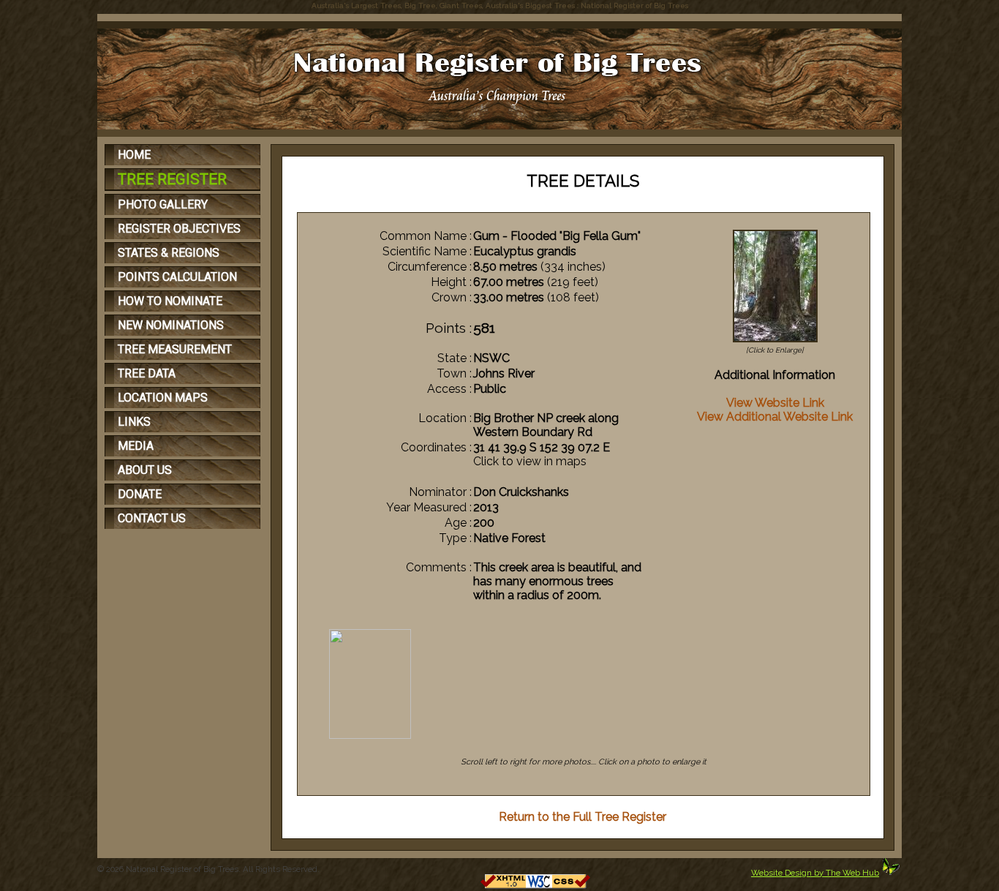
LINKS (134, 422)
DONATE (140, 494)
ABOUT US (145, 470)
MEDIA (136, 446)
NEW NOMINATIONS (171, 325)
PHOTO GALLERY (163, 204)
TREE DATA (147, 373)
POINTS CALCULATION (177, 277)
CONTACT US (152, 518)
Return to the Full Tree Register (582, 817)
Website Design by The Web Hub (815, 873)
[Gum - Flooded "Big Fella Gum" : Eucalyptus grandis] (775, 342)
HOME (134, 155)
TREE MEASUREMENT (175, 349)
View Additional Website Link (775, 417)
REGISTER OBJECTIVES (179, 229)
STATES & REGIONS (168, 253)
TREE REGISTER (172, 179)
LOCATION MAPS (163, 398)
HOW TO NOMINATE (170, 301)
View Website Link (775, 403)
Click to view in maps (530, 461)
